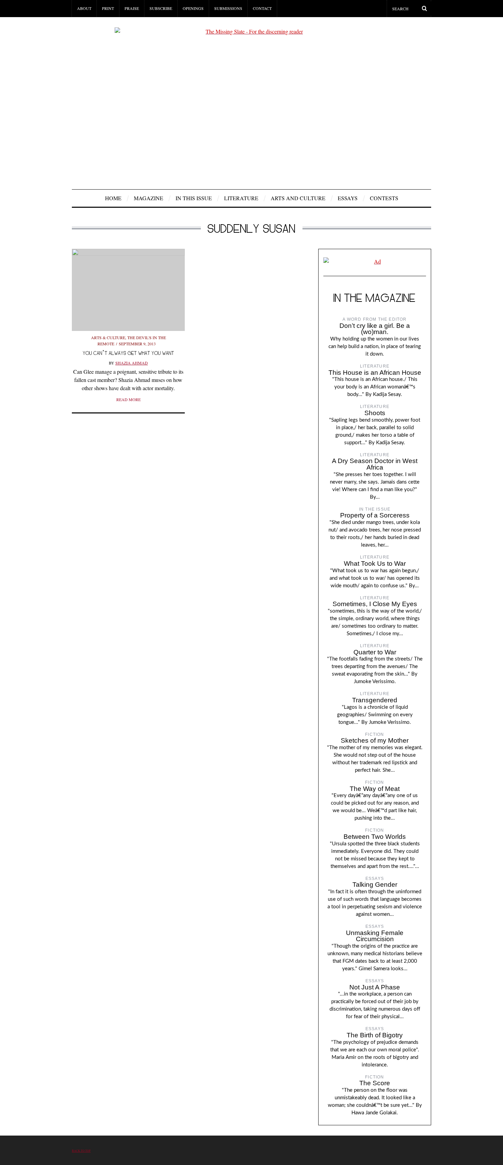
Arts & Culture (108, 337)
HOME (113, 198)
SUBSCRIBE (161, 8)
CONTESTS (384, 198)
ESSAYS (348, 198)
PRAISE (132, 8)
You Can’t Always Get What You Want (128, 353)
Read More (128, 399)
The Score (374, 1083)
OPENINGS (193, 8)
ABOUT (84, 8)
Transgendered (374, 700)
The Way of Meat (375, 788)
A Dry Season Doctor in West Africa (374, 464)
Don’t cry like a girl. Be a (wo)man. (374, 329)
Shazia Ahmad (131, 363)
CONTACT (262, 8)
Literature (241, 198)
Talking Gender (374, 884)
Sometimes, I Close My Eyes (375, 603)
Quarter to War (374, 652)
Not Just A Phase (374, 987)
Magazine (148, 198)
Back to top (81, 1150)
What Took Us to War (375, 563)
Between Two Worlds (375, 836)
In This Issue (194, 198)
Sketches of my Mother (375, 740)
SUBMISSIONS (228, 8)
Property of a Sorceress (375, 515)
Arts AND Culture (298, 198)
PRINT (108, 8)
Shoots (374, 413)
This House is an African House (374, 372)
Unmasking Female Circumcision (374, 936)
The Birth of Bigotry (375, 1035)
